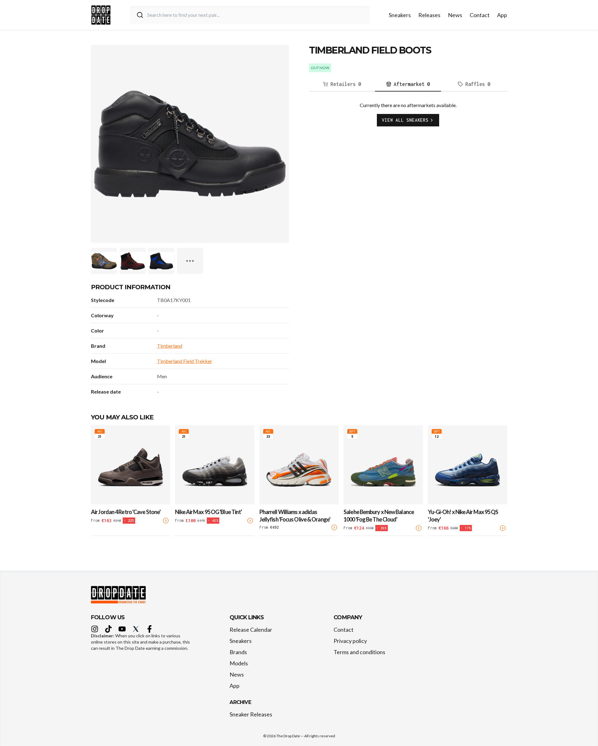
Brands (238, 652)
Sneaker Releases (251, 714)
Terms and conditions (359, 652)
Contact (480, 15)
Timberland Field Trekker (184, 361)
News (455, 15)
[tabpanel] (408, 119)
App (502, 15)
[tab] (342, 84)
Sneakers (400, 15)
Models (239, 663)
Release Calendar (251, 629)
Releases (429, 15)
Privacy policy (350, 640)
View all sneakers (405, 120)
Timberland (169, 346)
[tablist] (408, 84)
